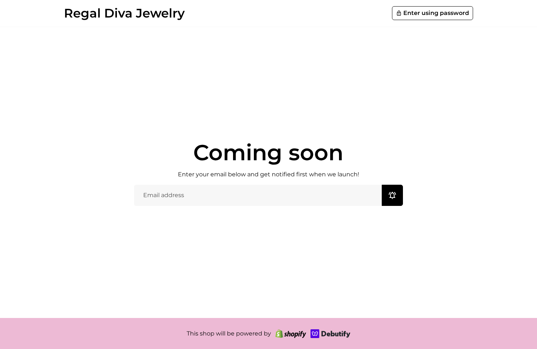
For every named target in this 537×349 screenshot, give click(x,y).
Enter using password (432, 12)
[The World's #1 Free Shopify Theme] (331, 333)
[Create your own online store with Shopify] (290, 333)
